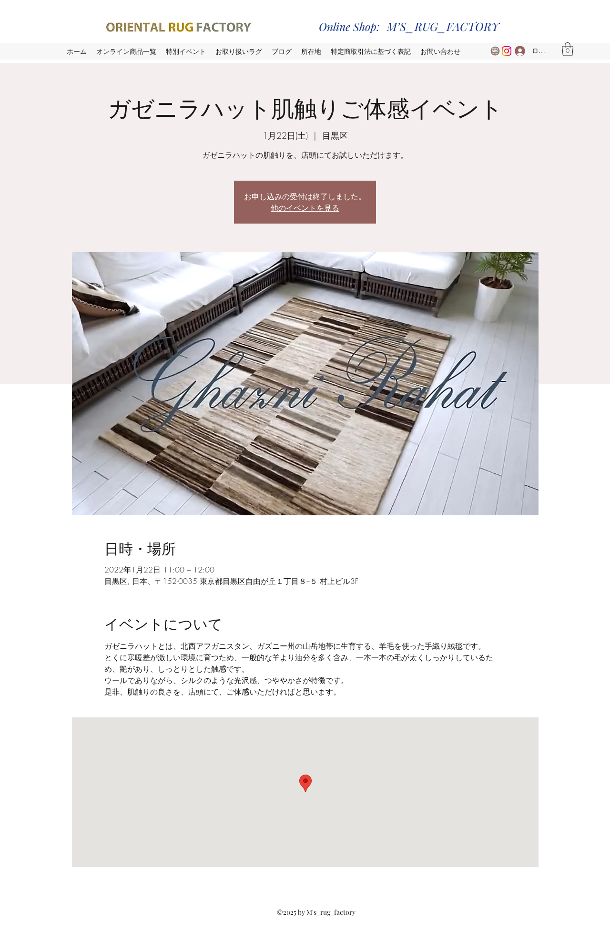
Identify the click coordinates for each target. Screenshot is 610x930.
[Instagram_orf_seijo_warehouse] (506, 51)
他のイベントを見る (305, 208)
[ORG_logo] (495, 51)
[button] (567, 49)
